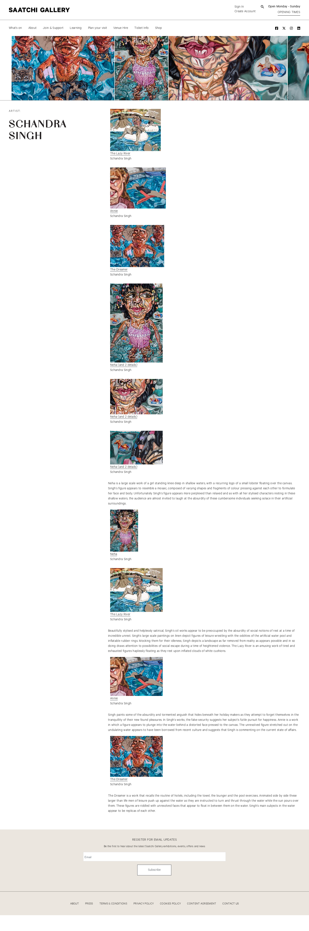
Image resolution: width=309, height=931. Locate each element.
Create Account (245, 11)
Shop (158, 28)
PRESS (89, 903)
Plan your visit (97, 28)
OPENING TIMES (289, 12)
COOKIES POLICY (170, 903)
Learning (76, 28)
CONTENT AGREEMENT (201, 903)
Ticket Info (141, 28)
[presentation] (287, 97)
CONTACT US (230, 903)
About (32, 28)
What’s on (15, 28)
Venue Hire (120, 28)
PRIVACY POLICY (143, 903)
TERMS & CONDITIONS (113, 903)
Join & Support (53, 28)
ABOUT (74, 903)
